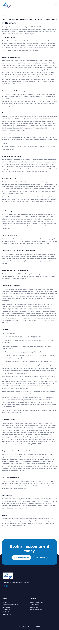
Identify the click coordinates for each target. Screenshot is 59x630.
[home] (6, 5)
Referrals (6, 612)
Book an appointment (21, 557)
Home (5, 602)
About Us (6, 607)
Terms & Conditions (36, 602)
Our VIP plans (40, 557)
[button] (55, 5)
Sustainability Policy (36, 609)
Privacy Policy (34, 604)
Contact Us (7, 614)
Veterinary (7, 609)
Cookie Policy (34, 607)
